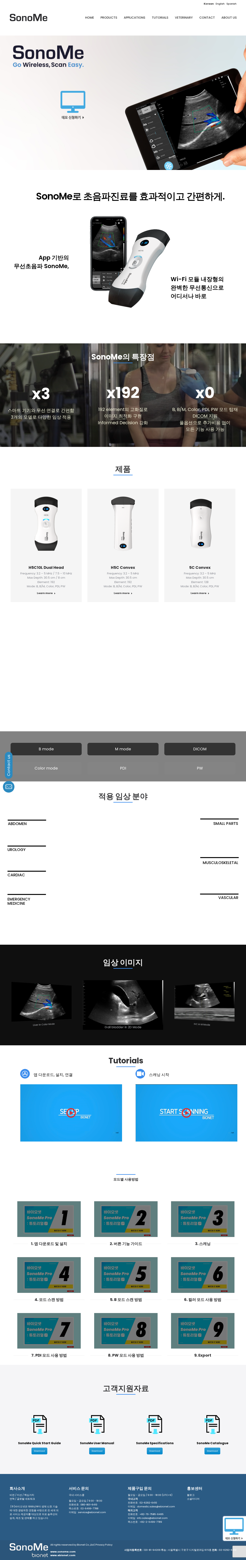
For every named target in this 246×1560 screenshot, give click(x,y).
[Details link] (51, 524)
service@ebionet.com (92, 1512)
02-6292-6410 (148, 1502)
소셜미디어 (193, 1499)
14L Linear (123, 686)
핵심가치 (29, 1495)
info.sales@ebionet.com (152, 1518)
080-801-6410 (89, 1504)
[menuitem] (89, 17)
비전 (12, 1495)
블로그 (190, 1495)
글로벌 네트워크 (26, 1499)
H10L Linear (46, 686)
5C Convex (200, 567)
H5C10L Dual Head (46, 567)
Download (39, 1450)
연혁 (12, 1499)
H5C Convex (123, 567)
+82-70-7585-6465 (152, 1514)
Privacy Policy (104, 1545)
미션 (19, 1495)
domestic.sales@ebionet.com (156, 1506)
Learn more (45, 593)
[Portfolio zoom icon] (41, 524)
